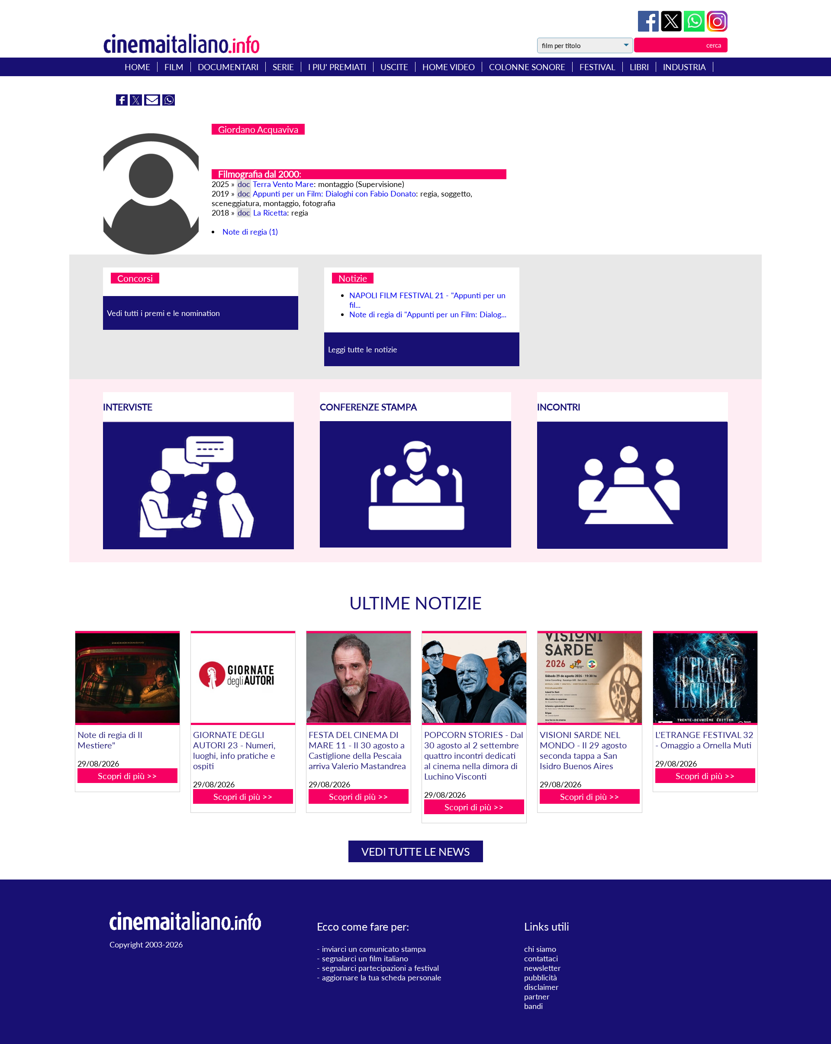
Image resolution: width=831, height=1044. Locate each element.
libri (639, 67)
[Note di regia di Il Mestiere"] (127, 678)
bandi (533, 1006)
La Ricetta (270, 212)
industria (684, 67)
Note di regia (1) (250, 231)
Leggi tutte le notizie (362, 349)
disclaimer (541, 987)
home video (448, 67)
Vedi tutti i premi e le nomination (163, 313)
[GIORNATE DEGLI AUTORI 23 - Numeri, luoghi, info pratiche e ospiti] (243, 678)
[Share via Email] (153, 102)
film (174, 67)
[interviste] (198, 546)
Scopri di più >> (127, 775)
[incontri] (632, 546)
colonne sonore (527, 67)
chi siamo (540, 949)
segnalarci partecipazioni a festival (380, 968)
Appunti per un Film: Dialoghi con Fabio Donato (334, 193)
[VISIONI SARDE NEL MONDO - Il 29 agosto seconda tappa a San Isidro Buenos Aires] (589, 678)
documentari (228, 67)
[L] (705, 678)
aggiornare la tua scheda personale (381, 977)
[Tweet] (672, 28)
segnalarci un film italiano (365, 958)
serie (283, 67)
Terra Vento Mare (283, 184)
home (137, 67)
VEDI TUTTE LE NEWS (415, 851)
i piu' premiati (337, 67)
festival (597, 67)
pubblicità (540, 977)
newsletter (542, 968)
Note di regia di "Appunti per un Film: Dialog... (427, 314)
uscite (394, 67)
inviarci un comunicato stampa (374, 949)
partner (537, 996)
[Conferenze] (415, 544)
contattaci (541, 958)
